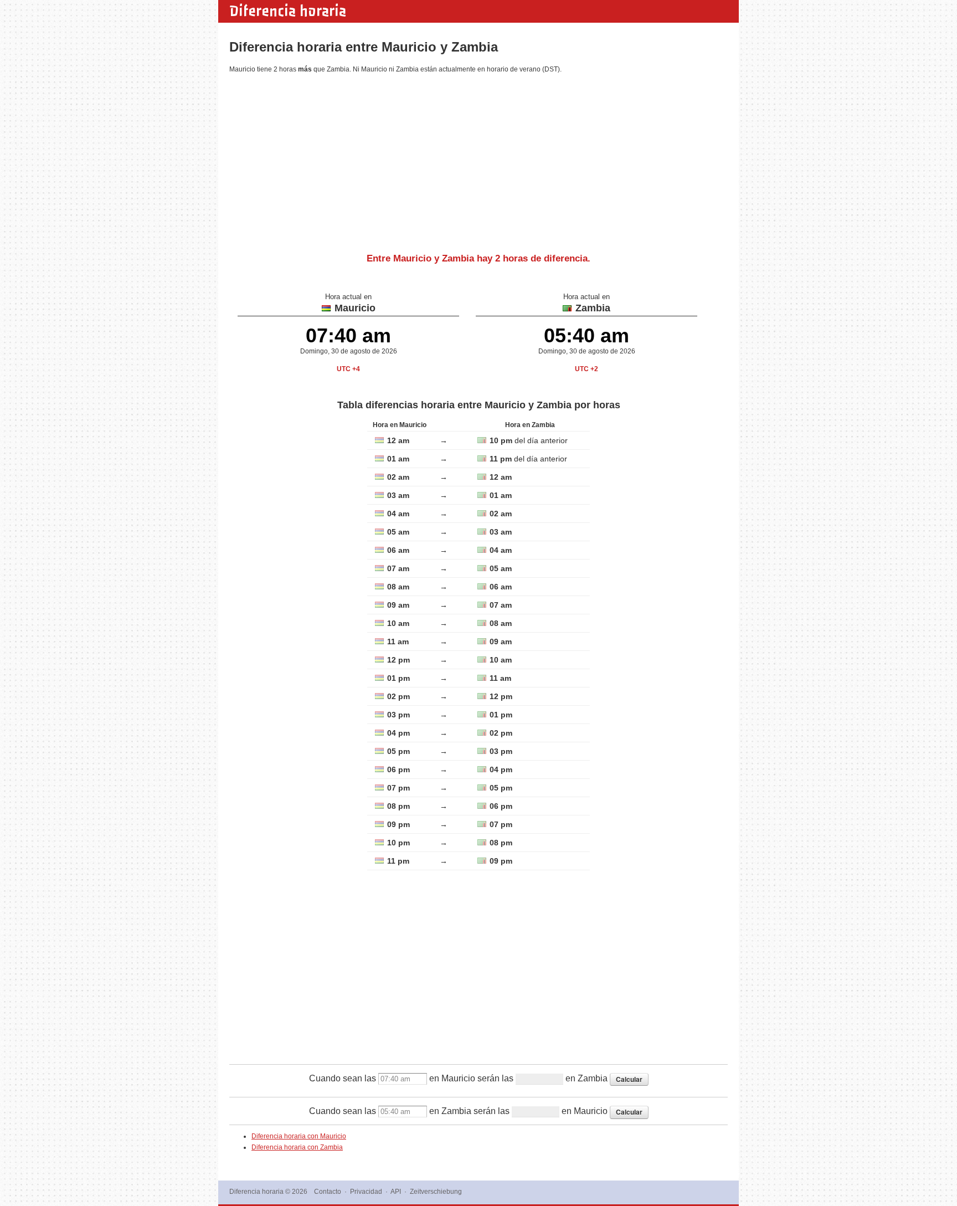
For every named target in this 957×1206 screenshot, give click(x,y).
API (395, 1191)
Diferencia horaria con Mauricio (298, 1136)
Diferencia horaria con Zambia (297, 1147)
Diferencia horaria (287, 11)
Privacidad (366, 1191)
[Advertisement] (478, 159)
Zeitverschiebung (436, 1191)
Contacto (327, 1191)
